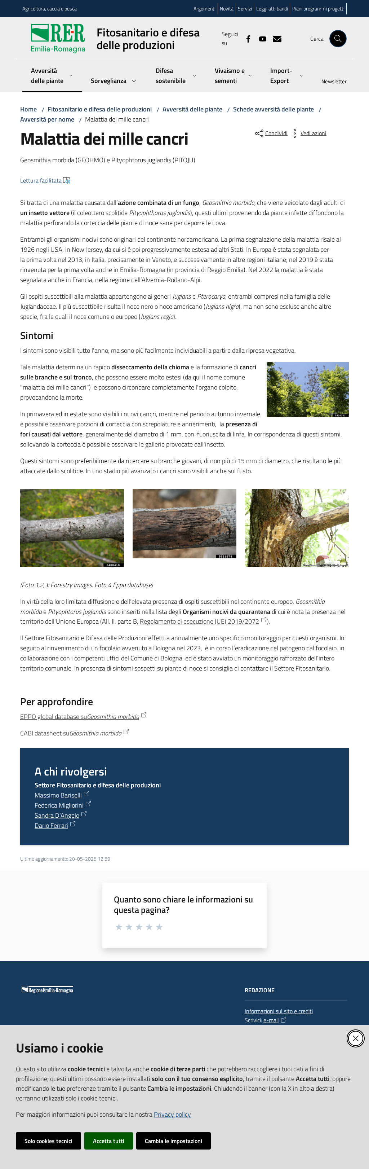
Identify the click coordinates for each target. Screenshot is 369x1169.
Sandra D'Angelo (57, 815)
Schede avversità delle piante (273, 109)
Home (28, 109)
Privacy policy (172, 1114)
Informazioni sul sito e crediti (279, 1011)
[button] (338, 38)
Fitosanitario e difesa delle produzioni (100, 109)
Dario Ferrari (51, 825)
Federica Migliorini (59, 805)
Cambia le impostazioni (173, 1141)
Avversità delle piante (192, 109)
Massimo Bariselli (58, 795)
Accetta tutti (108, 1141)
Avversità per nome (47, 119)
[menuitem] (330, 82)
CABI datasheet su (70, 733)
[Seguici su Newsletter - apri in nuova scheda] (274, 38)
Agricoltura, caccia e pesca (49, 8)
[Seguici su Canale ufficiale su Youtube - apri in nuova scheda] (260, 38)
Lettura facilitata (41, 180)
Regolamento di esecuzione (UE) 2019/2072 (199, 621)
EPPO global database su (79, 716)
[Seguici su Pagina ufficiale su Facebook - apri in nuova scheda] (245, 38)
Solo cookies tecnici (48, 1141)
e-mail (271, 1020)
